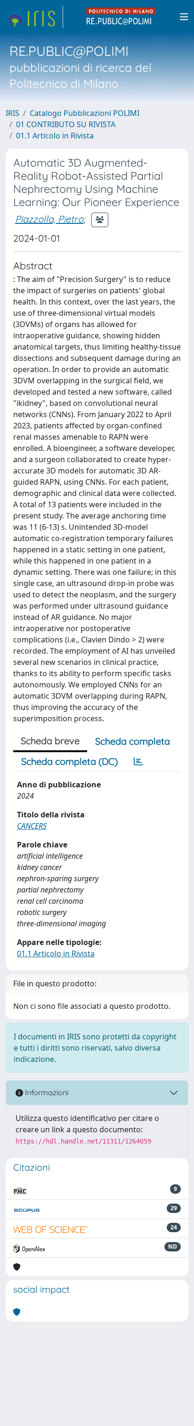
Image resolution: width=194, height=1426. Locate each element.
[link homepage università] (121, 17)
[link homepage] (34, 17)
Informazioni (45, 1092)
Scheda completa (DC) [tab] (69, 761)
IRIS (12, 113)
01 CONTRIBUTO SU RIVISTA (65, 124)
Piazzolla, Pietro (49, 219)
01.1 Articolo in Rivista (55, 135)
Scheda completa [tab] (132, 741)
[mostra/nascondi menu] (184, 17)
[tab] (138, 761)
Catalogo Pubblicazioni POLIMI (84, 113)
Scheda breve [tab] (50, 741)
